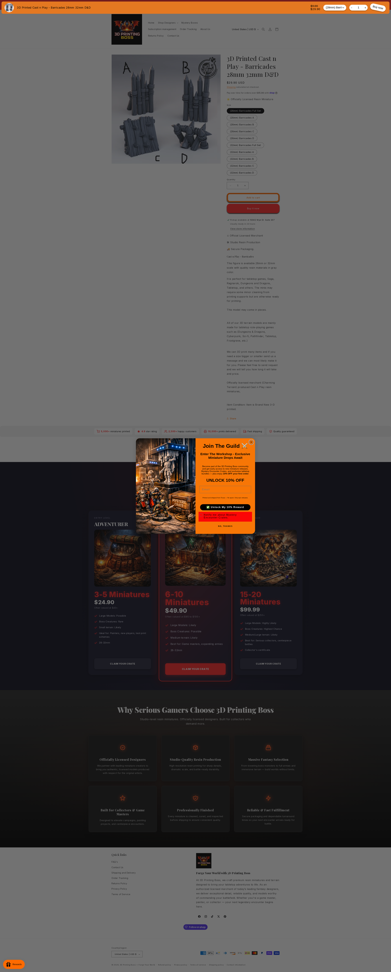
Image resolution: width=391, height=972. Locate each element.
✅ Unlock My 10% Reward (225, 507)
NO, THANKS (225, 526)
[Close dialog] (251, 442)
